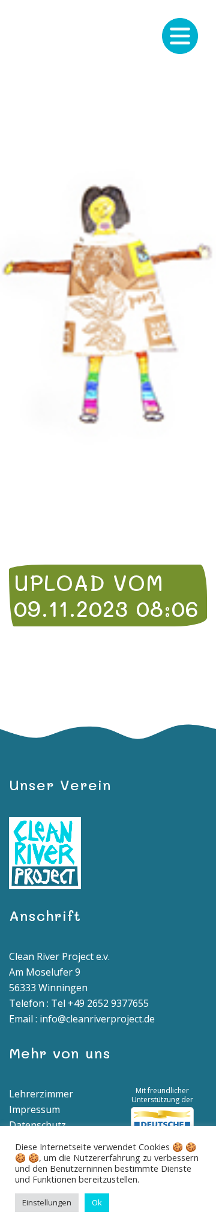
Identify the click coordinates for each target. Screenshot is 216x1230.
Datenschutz (37, 1125)
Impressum (34, 1109)
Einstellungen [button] (46, 1202)
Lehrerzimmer (41, 1093)
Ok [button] (97, 1202)
